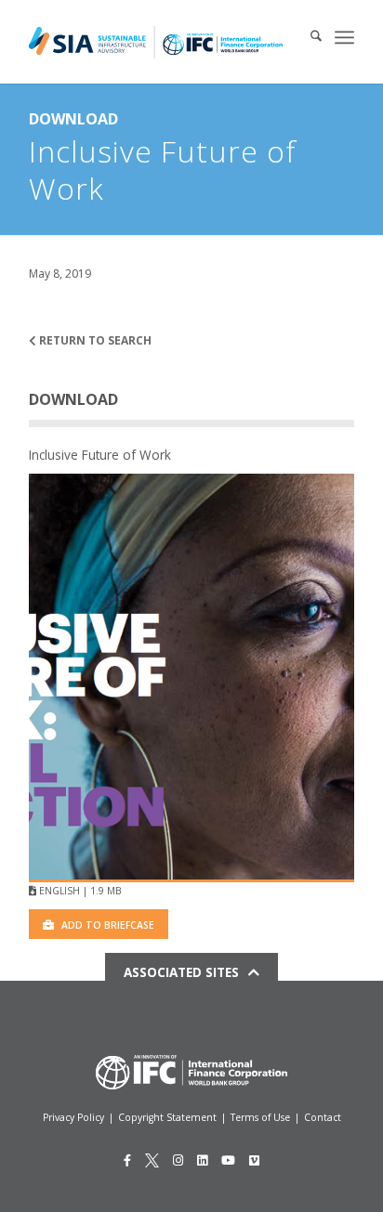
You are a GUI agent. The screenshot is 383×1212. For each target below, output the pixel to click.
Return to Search (94, 340)
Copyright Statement (167, 1117)
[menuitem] (307, 37)
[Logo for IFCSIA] (156, 42)
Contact (322, 1117)
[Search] (307, 37)
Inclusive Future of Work (100, 454)
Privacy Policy (73, 1117)
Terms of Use (260, 1117)
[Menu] (344, 37)
